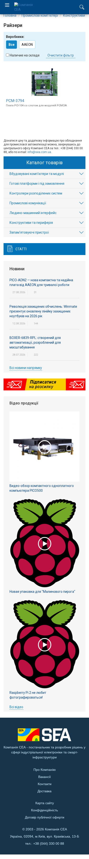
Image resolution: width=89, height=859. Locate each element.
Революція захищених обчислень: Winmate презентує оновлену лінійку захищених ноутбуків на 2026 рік (43, 311)
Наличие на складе (25, 55)
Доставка (44, 791)
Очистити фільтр (60, 55)
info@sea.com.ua (39, 152)
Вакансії (44, 777)
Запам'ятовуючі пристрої (29, 232)
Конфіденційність (44, 810)
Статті (21, 249)
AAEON (27, 44)
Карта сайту (44, 803)
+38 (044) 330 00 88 (48, 843)
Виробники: (15, 37)
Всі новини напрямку (25, 368)
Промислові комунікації (27, 203)
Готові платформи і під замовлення (36, 183)
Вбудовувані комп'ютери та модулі (36, 174)
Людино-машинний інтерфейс (32, 213)
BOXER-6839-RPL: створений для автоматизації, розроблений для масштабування (35, 342)
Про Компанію (44, 770)
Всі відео (16, 707)
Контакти (45, 784)
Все (11, 44)
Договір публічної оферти (44, 817)
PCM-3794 (15, 100)
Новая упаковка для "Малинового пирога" (42, 591)
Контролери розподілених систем (35, 193)
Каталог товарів (44, 162)
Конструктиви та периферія (31, 223)
